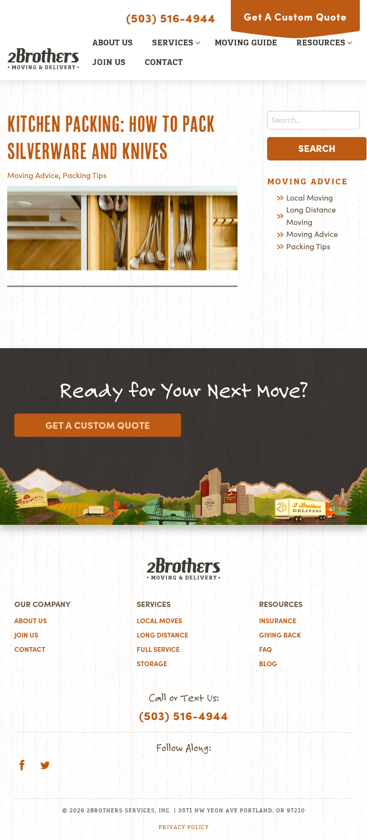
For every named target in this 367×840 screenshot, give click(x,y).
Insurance (277, 620)
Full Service (158, 649)
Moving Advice (33, 175)
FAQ (265, 649)
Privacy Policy (184, 827)
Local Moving (309, 197)
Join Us (109, 63)
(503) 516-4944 (171, 18)
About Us (112, 43)
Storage (152, 663)
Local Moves (159, 620)
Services (173, 43)
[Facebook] (22, 766)
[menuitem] (112, 43)
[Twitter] (45, 766)
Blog (268, 663)
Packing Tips (85, 175)
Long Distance (162, 635)
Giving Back (280, 635)
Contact (164, 63)
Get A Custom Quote (295, 17)
